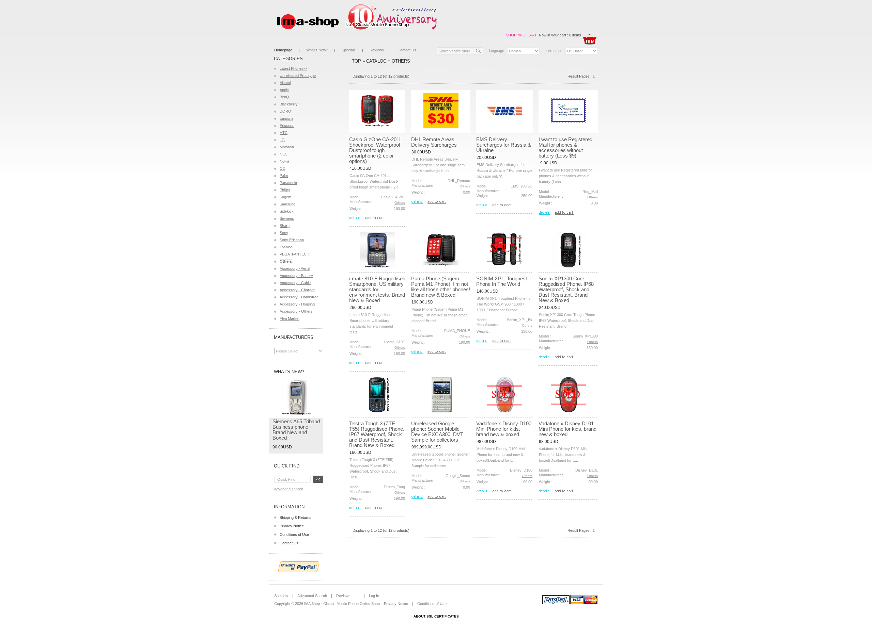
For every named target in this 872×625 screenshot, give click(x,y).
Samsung (287, 204)
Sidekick (287, 211)
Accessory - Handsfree (299, 297)
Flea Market (289, 318)
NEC (283, 154)
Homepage (283, 50)
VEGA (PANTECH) (295, 254)
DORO (285, 111)
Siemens (287, 218)
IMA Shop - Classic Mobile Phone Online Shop (342, 604)
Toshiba (286, 247)
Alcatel (285, 83)
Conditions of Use (294, 534)
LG (282, 140)
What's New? (317, 50)
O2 (282, 168)
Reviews (377, 50)
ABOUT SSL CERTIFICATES (436, 616)
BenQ (284, 97)
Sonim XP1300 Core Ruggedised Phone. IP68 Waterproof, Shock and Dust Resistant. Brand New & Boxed (566, 289)
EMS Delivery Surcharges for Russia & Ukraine (503, 144)
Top (356, 61)
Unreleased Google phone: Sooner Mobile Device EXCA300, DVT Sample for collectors (437, 432)
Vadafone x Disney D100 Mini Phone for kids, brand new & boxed (503, 429)
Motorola (287, 147)
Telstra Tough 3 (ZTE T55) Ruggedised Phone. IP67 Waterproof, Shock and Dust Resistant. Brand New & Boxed (376, 434)
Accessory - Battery (296, 276)
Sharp (285, 226)
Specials (349, 50)
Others (401, 61)
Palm (284, 176)
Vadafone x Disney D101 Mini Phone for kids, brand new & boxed (567, 429)
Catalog (376, 61)
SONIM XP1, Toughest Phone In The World (501, 281)
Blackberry (289, 104)
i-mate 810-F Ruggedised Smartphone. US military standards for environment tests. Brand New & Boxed (377, 289)
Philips (285, 190)
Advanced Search (288, 489)
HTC (283, 133)
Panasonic (288, 183)
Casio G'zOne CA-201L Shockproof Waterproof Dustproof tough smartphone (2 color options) (375, 150)
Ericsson (287, 126)
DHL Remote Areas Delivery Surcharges (434, 142)
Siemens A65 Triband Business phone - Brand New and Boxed (296, 429)
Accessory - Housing (297, 304)
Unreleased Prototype (298, 75)
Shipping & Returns (295, 517)
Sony (284, 233)
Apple (284, 90)
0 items (575, 35)
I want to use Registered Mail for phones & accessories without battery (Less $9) (565, 147)
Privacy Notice (292, 526)
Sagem (285, 197)
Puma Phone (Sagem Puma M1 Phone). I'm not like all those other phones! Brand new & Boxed (440, 287)
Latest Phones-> (293, 68)
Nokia (284, 161)
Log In (374, 596)
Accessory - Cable (295, 283)
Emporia (286, 118)
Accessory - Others (296, 311)
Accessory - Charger (297, 290)
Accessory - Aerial (295, 268)
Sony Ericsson (292, 240)
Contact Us (407, 50)
